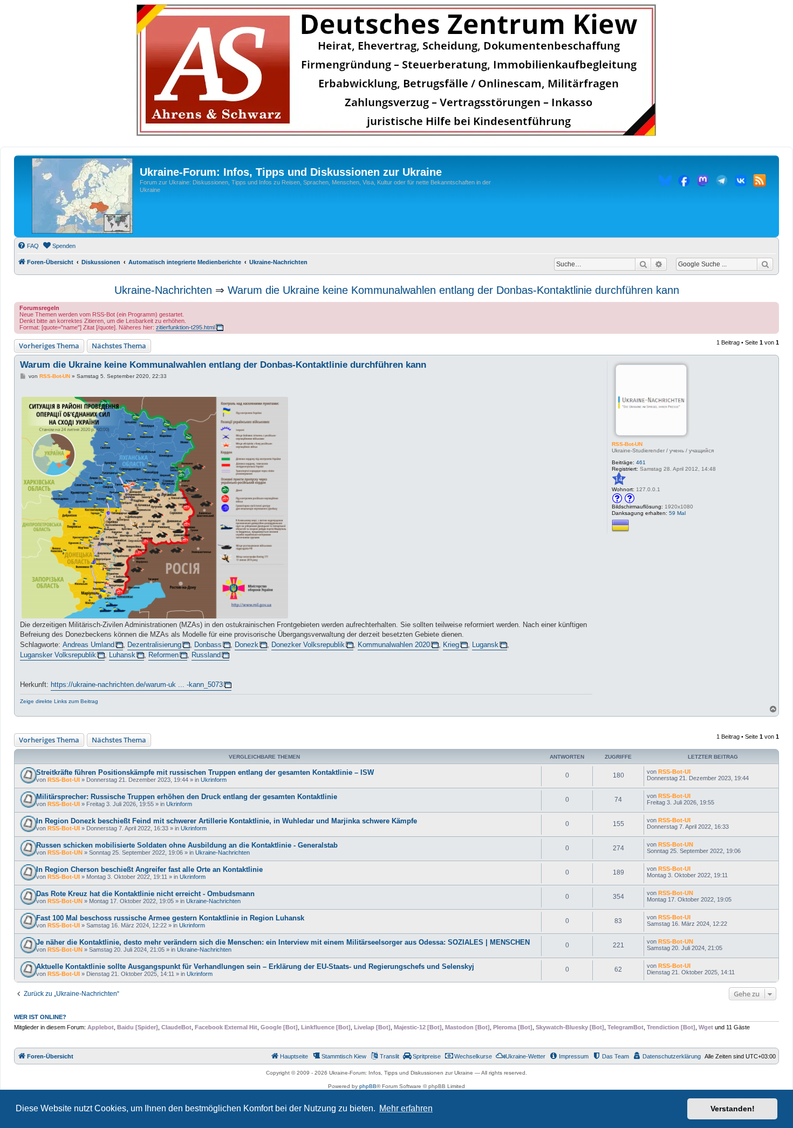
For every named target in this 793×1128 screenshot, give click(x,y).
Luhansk (122, 655)
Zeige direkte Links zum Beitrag (59, 701)
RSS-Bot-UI (63, 779)
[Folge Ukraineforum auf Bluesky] (665, 182)
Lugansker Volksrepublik (58, 655)
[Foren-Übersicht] (82, 196)
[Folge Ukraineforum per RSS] (759, 182)
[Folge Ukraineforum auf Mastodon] (703, 182)
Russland (206, 655)
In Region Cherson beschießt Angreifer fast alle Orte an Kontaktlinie (149, 869)
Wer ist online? (40, 1017)
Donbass (208, 645)
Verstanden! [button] (732, 1108)
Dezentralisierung (154, 645)
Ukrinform (214, 779)
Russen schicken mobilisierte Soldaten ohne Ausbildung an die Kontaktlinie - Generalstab (187, 845)
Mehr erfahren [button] (406, 1108)
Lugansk (485, 645)
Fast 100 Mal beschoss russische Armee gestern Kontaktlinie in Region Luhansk (170, 918)
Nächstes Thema (119, 345)
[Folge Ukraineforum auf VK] (740, 182)
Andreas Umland (88, 645)
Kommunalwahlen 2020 (394, 645)
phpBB (368, 1086)
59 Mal (677, 513)
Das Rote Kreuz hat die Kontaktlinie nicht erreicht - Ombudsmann (145, 894)
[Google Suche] (765, 264)
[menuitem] (28, 245)
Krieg (451, 645)
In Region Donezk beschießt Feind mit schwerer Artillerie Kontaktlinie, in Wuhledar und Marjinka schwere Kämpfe (226, 821)
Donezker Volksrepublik (308, 645)
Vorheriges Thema (49, 345)
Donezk (246, 645)
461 (641, 462)
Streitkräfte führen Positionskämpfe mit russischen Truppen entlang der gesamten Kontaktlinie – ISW (205, 772)
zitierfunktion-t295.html (185, 327)
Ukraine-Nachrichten (163, 290)
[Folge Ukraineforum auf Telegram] (721, 182)
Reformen (163, 655)
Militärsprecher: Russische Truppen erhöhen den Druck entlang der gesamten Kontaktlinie (186, 797)
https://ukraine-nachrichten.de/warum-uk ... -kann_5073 (137, 684)
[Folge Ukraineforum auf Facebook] (684, 182)
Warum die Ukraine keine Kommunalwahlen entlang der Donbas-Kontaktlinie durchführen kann (453, 290)
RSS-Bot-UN (627, 444)
